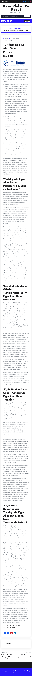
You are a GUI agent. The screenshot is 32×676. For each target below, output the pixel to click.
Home (11, 28)
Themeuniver (16, 673)
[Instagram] (30, 2)
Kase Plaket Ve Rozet (16, 7)
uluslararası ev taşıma (9, 627)
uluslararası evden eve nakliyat (11, 625)
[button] (4, 1)
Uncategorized (17, 28)
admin (8, 643)
